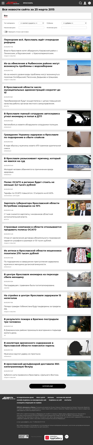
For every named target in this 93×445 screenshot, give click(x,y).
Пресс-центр (40, 397)
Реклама (51, 397)
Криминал (7, 127)
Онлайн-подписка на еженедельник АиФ (31, 400)
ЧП (5, 335)
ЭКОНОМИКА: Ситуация (11, 195)
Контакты (67, 400)
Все (5, 16)
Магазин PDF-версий (63, 397)
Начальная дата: (10, 27)
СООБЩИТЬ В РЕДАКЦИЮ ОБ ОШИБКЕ (29, 403)
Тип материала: (9, 23)
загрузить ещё (47, 386)
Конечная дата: (52, 27)
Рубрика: (50, 23)
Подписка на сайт (55, 400)
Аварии (6, 288)
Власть (6, 106)
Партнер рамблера (36, 436)
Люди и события (10, 56)
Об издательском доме (25, 397)
